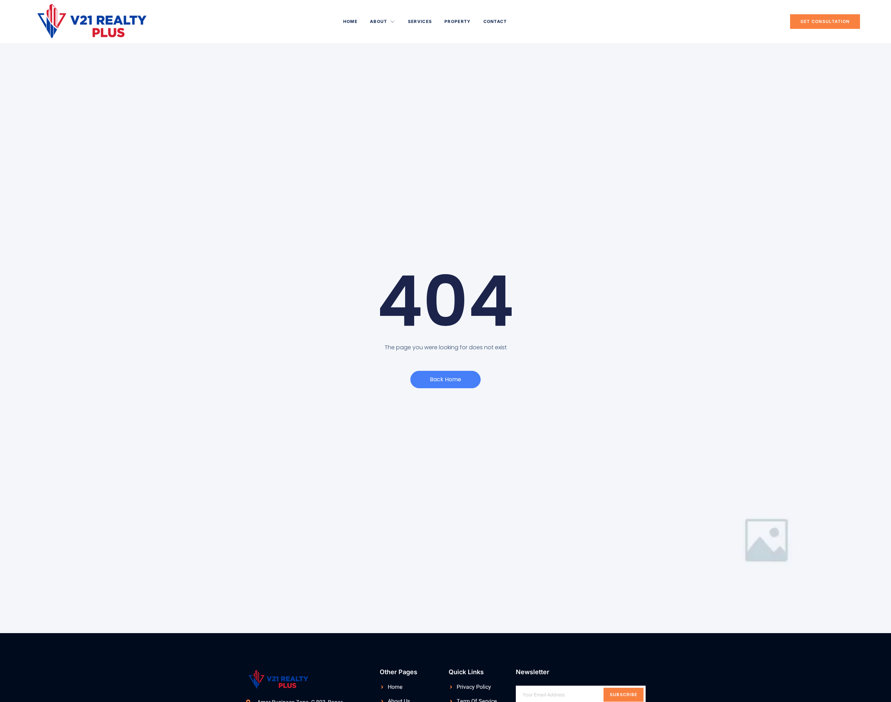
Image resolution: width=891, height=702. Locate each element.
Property (457, 21)
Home (350, 21)
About (378, 21)
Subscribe (624, 694)
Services (420, 21)
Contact (495, 21)
